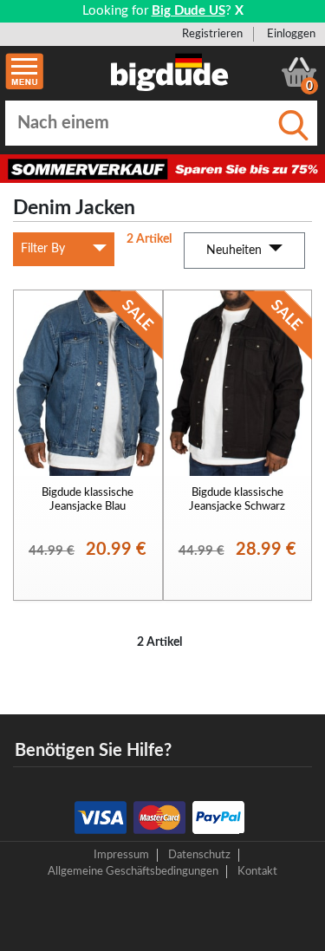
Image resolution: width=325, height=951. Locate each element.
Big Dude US (188, 10)
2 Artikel (149, 239)
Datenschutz (199, 855)
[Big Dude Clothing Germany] (170, 72)
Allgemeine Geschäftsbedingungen (133, 871)
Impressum (121, 855)
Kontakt (257, 871)
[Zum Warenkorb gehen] (299, 72)
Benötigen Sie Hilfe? (93, 750)
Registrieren (212, 34)
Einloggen (291, 34)
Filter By (43, 249)
